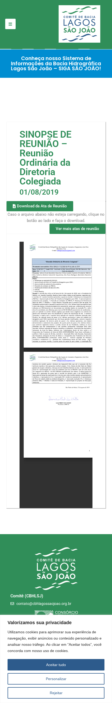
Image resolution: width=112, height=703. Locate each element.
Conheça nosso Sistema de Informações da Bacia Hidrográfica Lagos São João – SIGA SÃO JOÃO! (56, 63)
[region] (56, 659)
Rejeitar (56, 693)
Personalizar (56, 679)
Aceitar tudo (56, 665)
